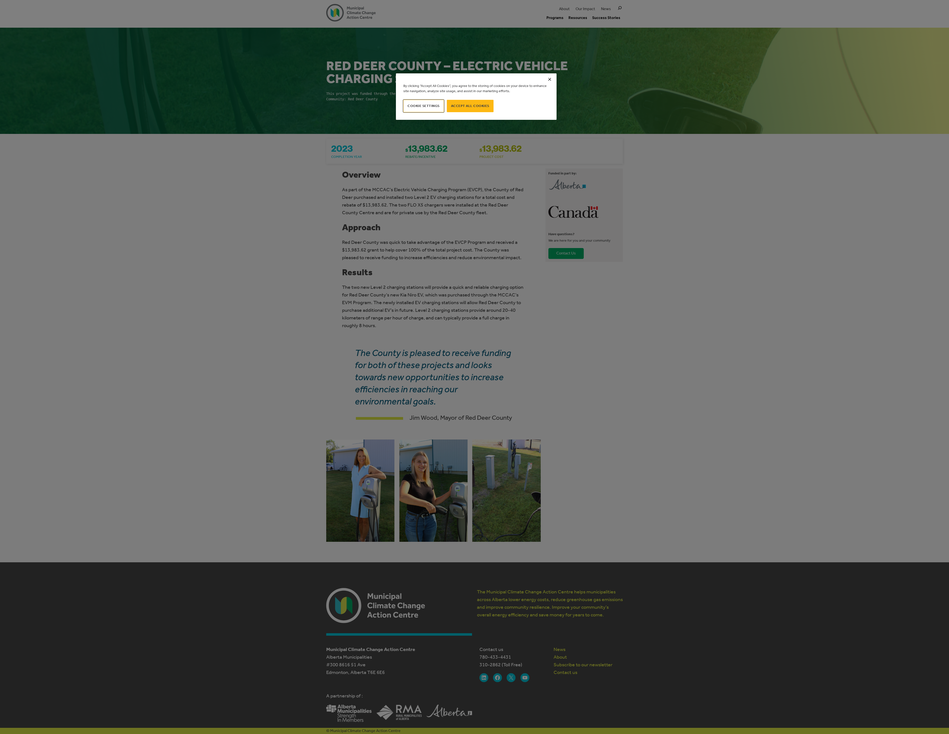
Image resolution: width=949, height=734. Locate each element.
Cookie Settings (424, 106)
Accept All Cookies (470, 106)
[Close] (549, 79)
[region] (476, 96)
